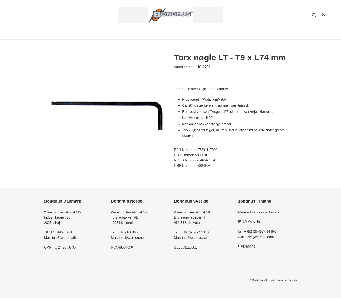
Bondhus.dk (266, 280)
